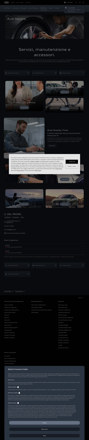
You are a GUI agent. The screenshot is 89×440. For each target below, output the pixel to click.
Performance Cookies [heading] (13, 392)
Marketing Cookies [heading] (12, 402)
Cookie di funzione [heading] (12, 387)
